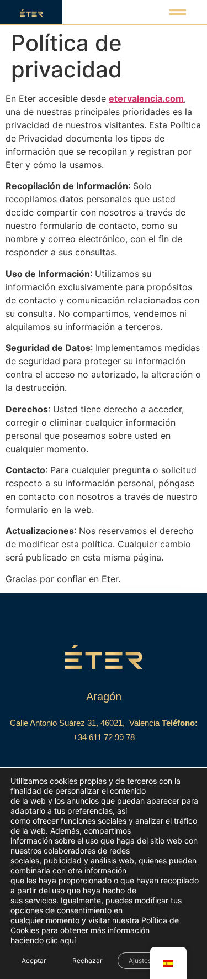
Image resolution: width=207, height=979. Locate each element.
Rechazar (87, 960)
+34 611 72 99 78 (104, 737)
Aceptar (34, 960)
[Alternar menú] (177, 12)
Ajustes (140, 960)
